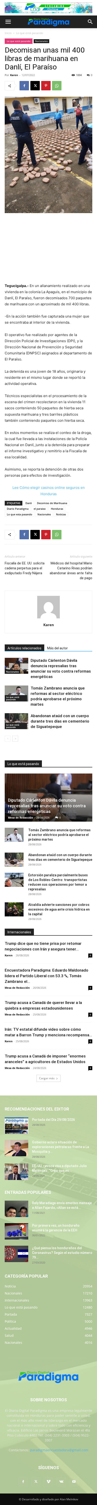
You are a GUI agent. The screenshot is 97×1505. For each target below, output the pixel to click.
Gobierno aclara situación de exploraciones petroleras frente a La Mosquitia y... (60, 1146)
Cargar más (47, 1078)
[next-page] (15, 739)
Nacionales (41, 41)
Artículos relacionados (24, 648)
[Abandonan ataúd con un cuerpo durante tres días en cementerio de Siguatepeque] (16, 721)
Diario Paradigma (17, 508)
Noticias (61, 514)
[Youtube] (74, 1481)
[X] (35, 85)
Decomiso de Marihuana (52, 503)
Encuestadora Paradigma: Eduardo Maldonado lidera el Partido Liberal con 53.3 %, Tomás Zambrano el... (46, 976)
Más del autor (57, 648)
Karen (14, 75)
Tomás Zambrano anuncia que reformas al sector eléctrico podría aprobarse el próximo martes (59, 834)
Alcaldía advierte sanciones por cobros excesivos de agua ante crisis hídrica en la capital (59, 909)
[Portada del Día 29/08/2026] (16, 1125)
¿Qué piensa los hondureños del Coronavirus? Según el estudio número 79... (62, 1252)
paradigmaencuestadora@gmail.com (59, 1450)
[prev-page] (8, 739)
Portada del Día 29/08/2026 (53, 1120)
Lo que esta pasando (19, 514)
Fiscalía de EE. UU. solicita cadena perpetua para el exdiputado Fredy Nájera (24, 568)
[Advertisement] (48, 248)
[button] (8, 21)
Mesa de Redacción (20, 817)
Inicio (8, 33)
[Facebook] (24, 85)
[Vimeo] (48, 1481)
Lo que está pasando (29, 33)
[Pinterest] (46, 85)
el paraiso (40, 508)
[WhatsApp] (56, 85)
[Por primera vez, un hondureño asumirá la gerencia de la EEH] (16, 1231)
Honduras (57, 508)
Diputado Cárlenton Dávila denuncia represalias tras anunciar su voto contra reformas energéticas (47, 806)
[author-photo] (48, 618)
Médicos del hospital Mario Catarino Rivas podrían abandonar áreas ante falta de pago (71, 570)
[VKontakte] (61, 1481)
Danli (28, 503)
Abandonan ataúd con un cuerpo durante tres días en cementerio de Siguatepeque (60, 721)
